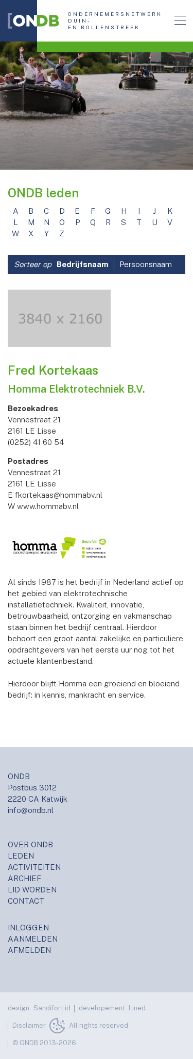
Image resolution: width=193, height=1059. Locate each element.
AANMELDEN (33, 938)
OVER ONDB (30, 844)
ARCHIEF (24, 878)
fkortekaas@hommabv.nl (58, 495)
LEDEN (21, 855)
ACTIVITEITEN (34, 867)
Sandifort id (52, 1008)
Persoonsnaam (145, 264)
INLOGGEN (28, 927)
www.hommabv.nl (48, 506)
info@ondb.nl (31, 810)
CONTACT (26, 901)
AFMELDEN (29, 950)
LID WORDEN (32, 889)
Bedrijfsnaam (83, 264)
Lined (137, 1008)
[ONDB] (33, 21)
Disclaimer (29, 1025)
